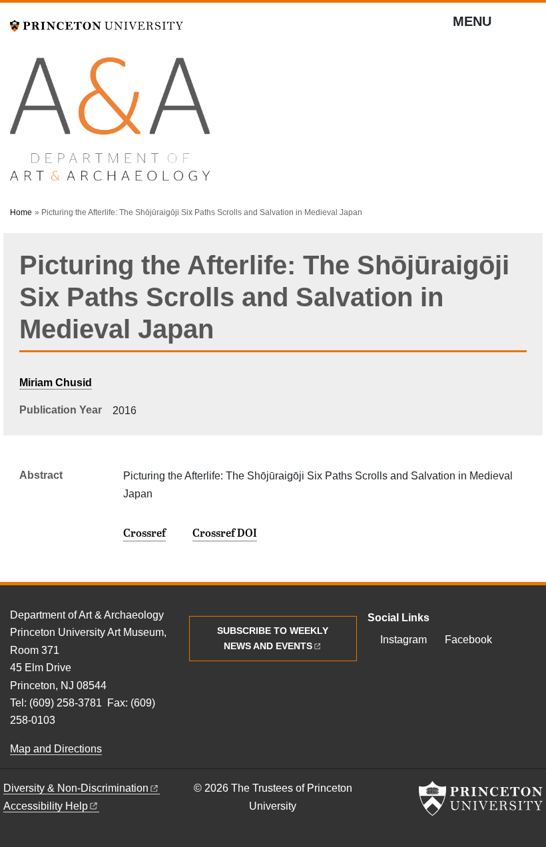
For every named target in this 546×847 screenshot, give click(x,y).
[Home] (110, 124)
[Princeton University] (96, 24)
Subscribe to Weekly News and (272, 638)
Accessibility (45, 806)
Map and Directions (56, 748)
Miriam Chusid (55, 382)
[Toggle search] (527, 26)
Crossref (144, 532)
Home (21, 212)
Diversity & (75, 788)
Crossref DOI (224, 532)
